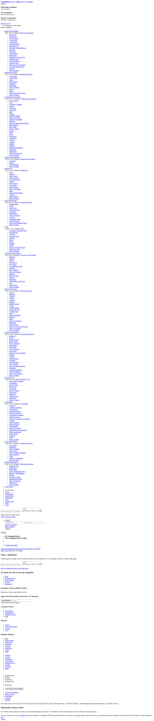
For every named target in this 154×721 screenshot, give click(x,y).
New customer (10, 526)
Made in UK (9, 501)
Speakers (12, 436)
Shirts (11, 133)
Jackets (11, 114)
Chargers (12, 406)
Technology (9, 402)
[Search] (21, 511)
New (7, 500)
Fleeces (11, 106)
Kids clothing (13, 125)
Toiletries (12, 394)
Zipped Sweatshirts (15, 153)
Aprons (11, 293)
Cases (11, 80)
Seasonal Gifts (14, 236)
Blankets (12, 294)
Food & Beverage (11, 200)
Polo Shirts (12, 127)
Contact (7, 628)
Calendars (12, 161)
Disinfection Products (16, 381)
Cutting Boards (14, 308)
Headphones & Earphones (18, 430)
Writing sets (13, 483)
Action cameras (14, 423)
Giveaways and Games (12, 253)
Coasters (12, 300)
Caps (11, 102)
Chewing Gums (14, 210)
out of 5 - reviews (12, 2)
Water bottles (9, 640)
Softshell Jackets (14, 116)
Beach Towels (14, 340)
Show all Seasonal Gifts (17, 247)
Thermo (11, 195)
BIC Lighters (13, 270)
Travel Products (14, 61)
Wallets (11, 144)
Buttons (11, 259)
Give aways (13, 262)
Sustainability (9, 613)
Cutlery (11, 306)
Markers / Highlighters (16, 473)
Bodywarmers (14, 101)
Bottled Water (13, 204)
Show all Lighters (15, 272)
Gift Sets (12, 234)
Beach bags (13, 37)
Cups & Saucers (14, 180)
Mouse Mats (13, 82)
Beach (11, 338)
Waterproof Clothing (16, 148)
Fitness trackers (14, 424)
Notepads (12, 84)
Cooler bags (13, 40)
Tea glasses (13, 185)
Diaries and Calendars (12, 157)
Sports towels (13, 325)
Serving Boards (14, 221)
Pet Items (12, 360)
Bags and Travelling (11, 31)
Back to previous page (21, 568)
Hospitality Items (14, 219)
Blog (7, 503)
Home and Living (11, 289)
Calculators (13, 76)
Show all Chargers (15, 413)
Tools (11, 456)
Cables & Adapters (15, 407)
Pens (6, 639)
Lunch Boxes (13, 311)
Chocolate (12, 212)
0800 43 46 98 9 (6, 551)
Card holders (13, 78)
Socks (11, 134)
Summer (12, 244)
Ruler (11, 91)
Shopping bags (10, 663)
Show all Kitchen (15, 315)
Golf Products (13, 359)
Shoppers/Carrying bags (17, 57)
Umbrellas (12, 368)
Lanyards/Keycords (15, 266)
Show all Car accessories (17, 353)
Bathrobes (12, 323)
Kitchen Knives (14, 310)
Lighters (12, 268)
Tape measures (14, 455)
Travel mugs (13, 176)
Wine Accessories (15, 328)
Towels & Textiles (15, 321)
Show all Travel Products (17, 65)
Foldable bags (13, 46)
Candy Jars (13, 208)
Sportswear (13, 136)
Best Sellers (25, 549)
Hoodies (12, 121)
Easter (11, 240)
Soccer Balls (13, 364)
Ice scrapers (13, 445)
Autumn (12, 238)
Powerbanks (9, 661)
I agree (3, 719)
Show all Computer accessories (19, 419)
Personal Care (9, 377)
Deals (7, 492)
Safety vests (13, 451)
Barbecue (12, 336)
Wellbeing (12, 398)
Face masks (13, 383)
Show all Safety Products (17, 453)
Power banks (13, 434)
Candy (11, 206)
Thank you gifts (14, 249)
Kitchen (11, 302)
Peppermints (13, 214)
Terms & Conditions (11, 692)
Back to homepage (7, 568)
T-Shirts (7, 646)
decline (22, 715)
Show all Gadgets (15, 428)
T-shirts (11, 140)
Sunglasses (12, 138)
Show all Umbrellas (15, 374)
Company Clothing (15, 104)
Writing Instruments (11, 462)
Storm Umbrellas (14, 372)
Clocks (11, 298)
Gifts (6, 227)
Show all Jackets (14, 118)
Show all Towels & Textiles (18, 326)
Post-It (11, 89)
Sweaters (8, 667)
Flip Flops (12, 108)
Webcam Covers (14, 417)
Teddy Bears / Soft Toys (17, 281)
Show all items (14, 70)
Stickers (11, 278)
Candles (12, 296)
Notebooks (12, 86)
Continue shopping (11, 545)
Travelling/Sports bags (16, 67)
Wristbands (13, 151)
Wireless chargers (15, 411)
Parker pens (13, 468)
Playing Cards (14, 276)
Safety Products (14, 449)
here (2, 717)
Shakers (11, 174)
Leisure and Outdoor (12, 332)
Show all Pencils (14, 481)
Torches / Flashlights (16, 458)
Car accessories (14, 349)
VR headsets (13, 426)
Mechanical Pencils (15, 479)
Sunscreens (13, 392)
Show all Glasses (15, 189)
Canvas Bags (13, 38)
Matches (12, 274)
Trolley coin (13, 285)
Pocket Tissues (14, 391)
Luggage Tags (14, 63)
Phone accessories (15, 432)
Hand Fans (12, 110)
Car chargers (13, 409)
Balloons (12, 257)
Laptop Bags (13, 53)
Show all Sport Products (17, 366)
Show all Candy (14, 215)
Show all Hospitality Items (18, 223)
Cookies (12, 217)
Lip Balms (12, 389)
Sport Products (14, 362)
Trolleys (12, 69)
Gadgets (12, 421)
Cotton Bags (13, 42)
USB (11, 438)
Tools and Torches (11, 441)
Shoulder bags (14, 59)
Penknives (12, 447)
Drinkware (8, 168)
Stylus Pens (13, 470)
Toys (10, 283)
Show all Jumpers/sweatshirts (19, 123)
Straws (11, 313)
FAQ (7, 505)
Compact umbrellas (15, 370)
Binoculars (12, 347)
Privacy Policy (10, 694)
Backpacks (12, 35)
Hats (10, 112)
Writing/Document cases (17, 93)
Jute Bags (12, 52)
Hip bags (12, 50)
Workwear (12, 150)
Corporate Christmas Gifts (18, 230)
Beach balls (13, 345)
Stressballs (12, 279)
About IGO (9, 611)
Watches (12, 146)
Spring (11, 242)
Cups (11, 172)
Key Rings (12, 264)
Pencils (11, 475)
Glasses (11, 182)
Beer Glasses (13, 183)
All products (9, 487)
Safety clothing (14, 129)
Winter (11, 246)
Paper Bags (13, 55)
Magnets (12, 317)
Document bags (14, 44)
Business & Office (11, 72)
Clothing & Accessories (13, 97)
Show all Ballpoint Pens (17, 471)
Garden (11, 357)
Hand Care (12, 387)
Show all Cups (14, 178)
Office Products (14, 87)
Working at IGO (10, 614)
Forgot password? (11, 525)
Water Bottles (13, 197)
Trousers (12, 142)
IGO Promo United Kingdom (14, 689)
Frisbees (12, 355)
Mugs (11, 191)
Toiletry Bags (13, 396)
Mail (20, 551)
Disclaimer (8, 696)
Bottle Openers (14, 304)
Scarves (11, 131)
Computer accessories (16, 415)
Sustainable (9, 494)
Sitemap (7, 700)
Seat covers (13, 351)
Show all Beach (14, 343)
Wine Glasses (13, 187)
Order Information (11, 626)
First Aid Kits (13, 385)
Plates (11, 319)
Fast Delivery (13, 232)
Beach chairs (13, 342)
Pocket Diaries (14, 165)
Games (11, 261)
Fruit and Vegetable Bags (17, 48)
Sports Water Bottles (16, 193)
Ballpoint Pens (14, 466)
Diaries (11, 163)
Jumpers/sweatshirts (15, 119)
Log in (8, 520)
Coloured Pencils (15, 477)
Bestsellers (8, 498)
